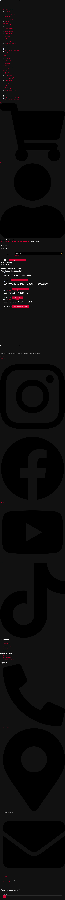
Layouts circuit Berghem (10, 30)
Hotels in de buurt (9, 31)
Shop (2, 241)
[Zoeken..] (32, 894)
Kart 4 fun (7, 26)
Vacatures (7, 35)
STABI (28, 241)
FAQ (6, 45)
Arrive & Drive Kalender (10, 14)
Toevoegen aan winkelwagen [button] (19, 280)
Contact (5, 38)
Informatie (5, 23)
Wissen (17, 255)
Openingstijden (8, 24)
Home (4, 8)
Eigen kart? (7, 21)
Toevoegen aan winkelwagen (18, 260)
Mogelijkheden (6, 16)
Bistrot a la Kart (8, 33)
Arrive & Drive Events (8, 9)
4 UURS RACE (8, 13)
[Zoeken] (4, 896)
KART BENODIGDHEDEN (11, 241)
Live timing (7, 36)
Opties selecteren (18, 297)
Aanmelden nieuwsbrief (10, 43)
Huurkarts (7, 18)
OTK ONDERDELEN (22, 241)
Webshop (5, 46)
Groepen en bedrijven (10, 19)
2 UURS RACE (8, 11)
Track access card (9, 28)
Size (8, 254)
